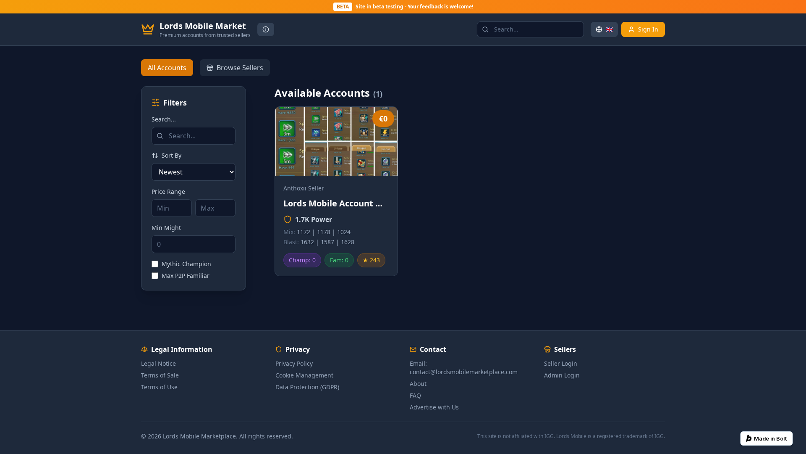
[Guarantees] (265, 29)
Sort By (171, 155)
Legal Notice (158, 363)
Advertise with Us (434, 407)
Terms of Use (159, 387)
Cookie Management (304, 375)
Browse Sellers (240, 67)
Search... (164, 119)
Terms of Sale (160, 375)
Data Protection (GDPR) (307, 387)
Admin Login (562, 375)
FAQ (415, 395)
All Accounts (167, 67)
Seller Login (560, 363)
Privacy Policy (294, 363)
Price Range (168, 191)
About (418, 384)
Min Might (166, 228)
